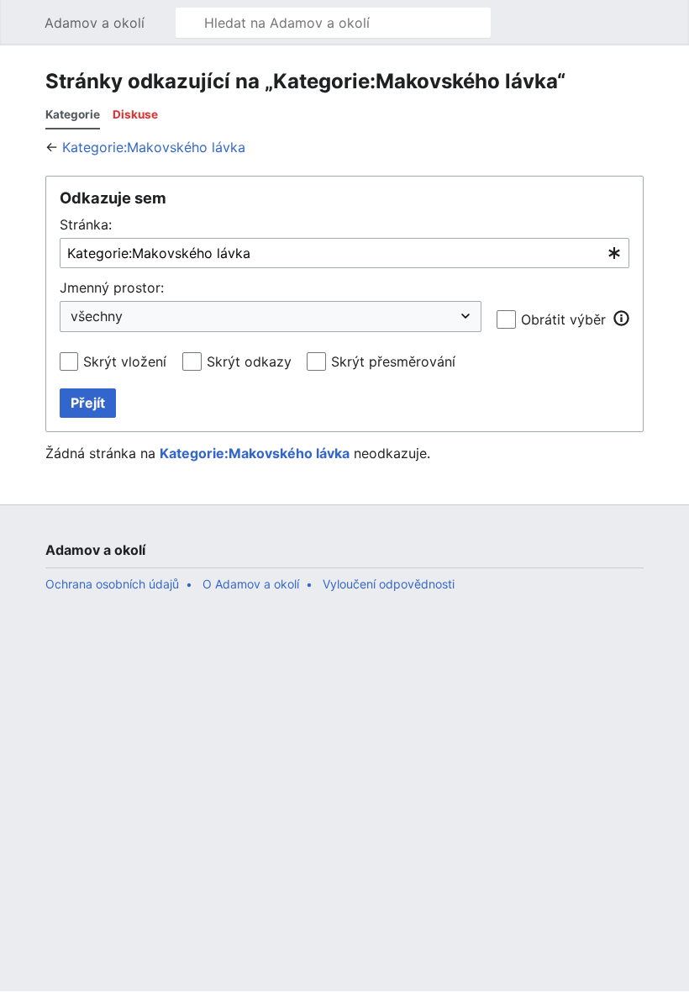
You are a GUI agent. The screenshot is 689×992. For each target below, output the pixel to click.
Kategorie (72, 114)
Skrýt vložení (124, 361)
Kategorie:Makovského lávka (153, 147)
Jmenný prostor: (112, 287)
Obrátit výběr (563, 319)
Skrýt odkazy (249, 361)
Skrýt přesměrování (393, 361)
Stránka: (86, 224)
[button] (21, 22)
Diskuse (135, 114)
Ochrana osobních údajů (112, 584)
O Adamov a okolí (250, 584)
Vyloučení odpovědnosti (389, 584)
